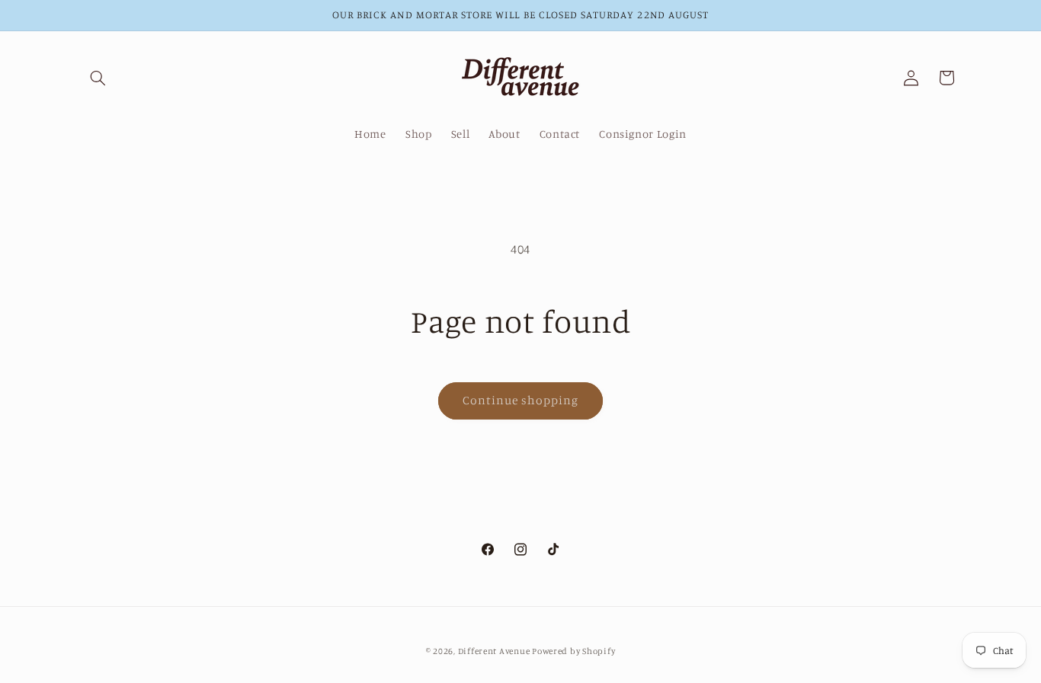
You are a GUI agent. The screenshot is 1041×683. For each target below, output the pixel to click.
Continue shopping (521, 400)
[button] (98, 77)
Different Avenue (495, 650)
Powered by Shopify (573, 650)
